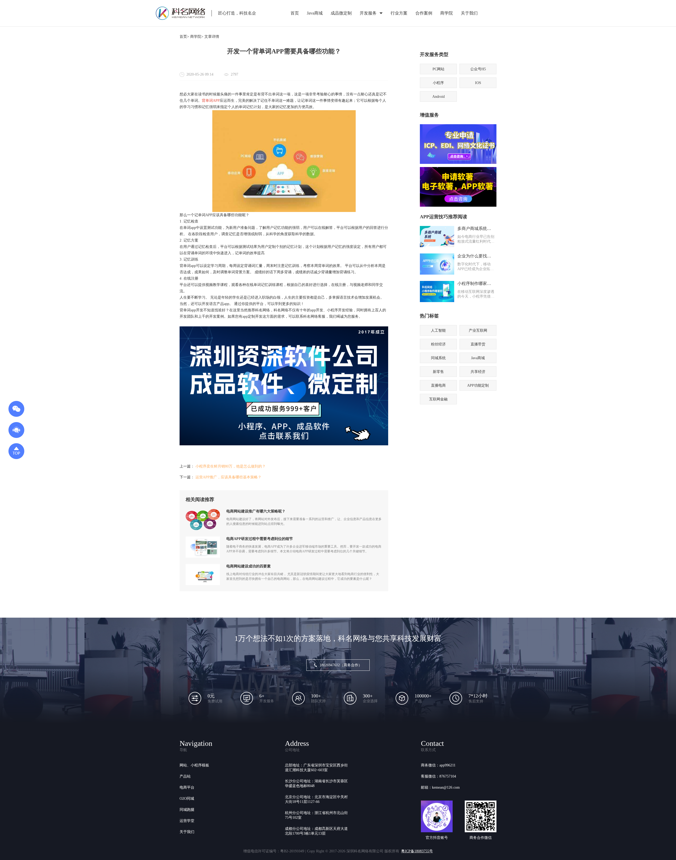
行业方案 (399, 13)
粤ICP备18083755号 (417, 851)
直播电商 (438, 385)
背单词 (207, 101)
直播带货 (478, 344)
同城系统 (438, 358)
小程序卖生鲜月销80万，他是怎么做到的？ (230, 466)
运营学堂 (187, 821)
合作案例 (423, 13)
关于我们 (469, 13)
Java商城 (315, 13)
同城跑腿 (187, 810)
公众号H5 (478, 69)
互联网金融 (438, 399)
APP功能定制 (478, 385)
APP (216, 101)
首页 (294, 13)
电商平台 (187, 787)
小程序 (438, 83)
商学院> (196, 37)
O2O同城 (187, 799)
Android (438, 97)
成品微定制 (341, 13)
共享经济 (478, 372)
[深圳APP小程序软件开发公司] (284, 444)
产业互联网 (478, 330)
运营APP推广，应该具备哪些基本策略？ (228, 477)
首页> (184, 37)
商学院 (446, 13)
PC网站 (438, 69)
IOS (478, 83)
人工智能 (438, 330)
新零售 (438, 372)
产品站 (185, 776)
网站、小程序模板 (194, 765)
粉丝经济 (438, 344)
